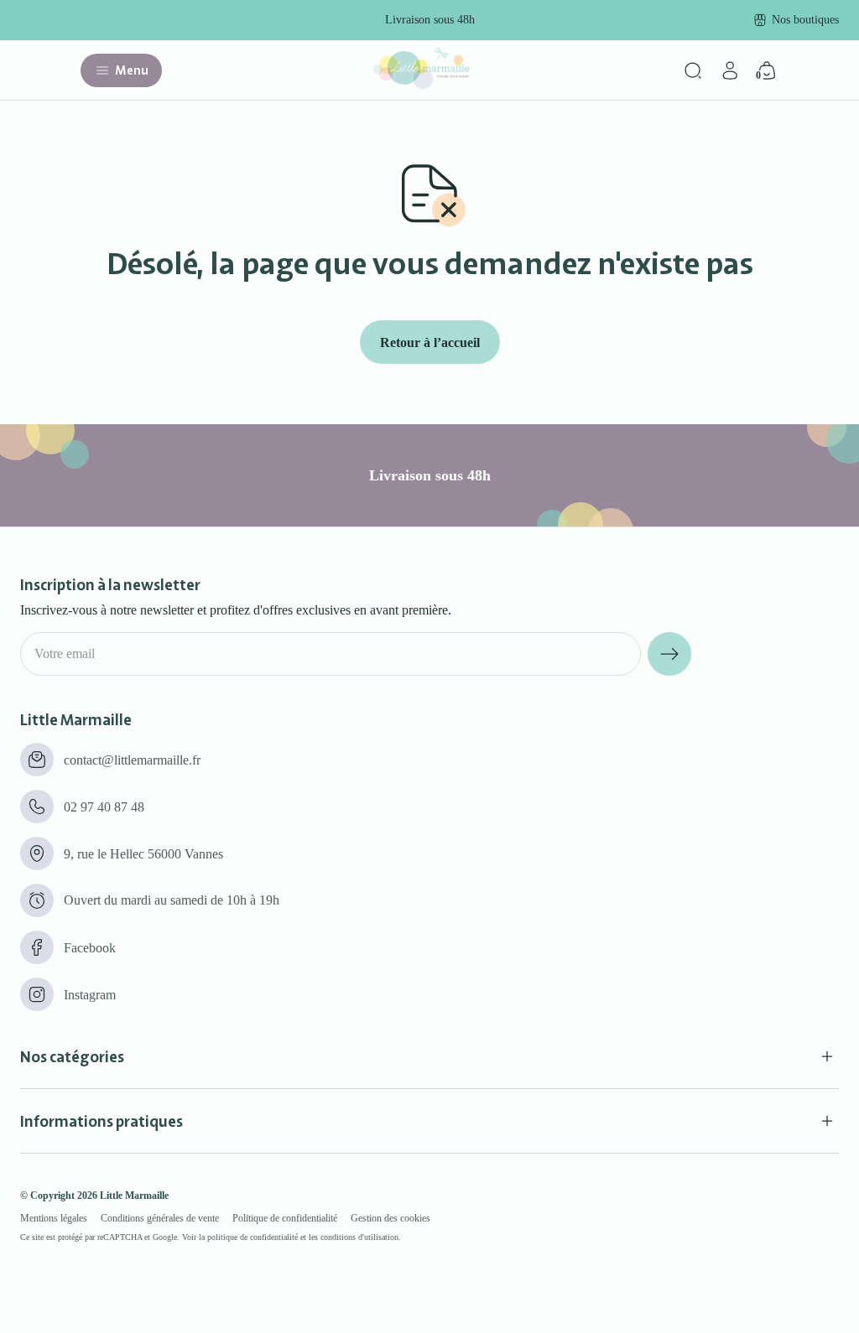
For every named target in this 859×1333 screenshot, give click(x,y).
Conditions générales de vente (160, 1218)
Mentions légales (53, 1218)
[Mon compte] (730, 70)
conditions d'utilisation (359, 1237)
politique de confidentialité (252, 1237)
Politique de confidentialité (284, 1218)
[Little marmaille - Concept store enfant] (421, 84)
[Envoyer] (669, 654)
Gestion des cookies (390, 1218)
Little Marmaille (134, 1195)
